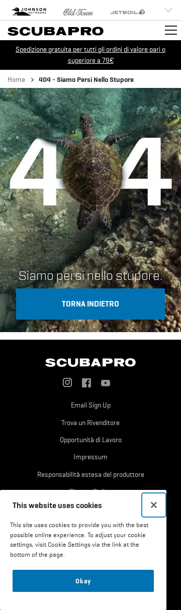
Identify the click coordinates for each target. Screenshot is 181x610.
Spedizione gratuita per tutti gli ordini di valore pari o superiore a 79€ (90, 54)
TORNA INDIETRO (90, 303)
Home (16, 79)
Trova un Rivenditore (90, 423)
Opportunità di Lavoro (91, 440)
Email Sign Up (91, 405)
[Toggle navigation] (170, 30)
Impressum (90, 457)
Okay (83, 581)
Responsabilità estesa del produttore (90, 474)
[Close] (154, 505)
